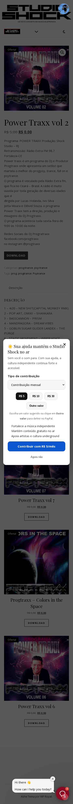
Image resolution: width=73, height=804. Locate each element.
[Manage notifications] (64, 796)
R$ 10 (35, 396)
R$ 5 (21, 396)
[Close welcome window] (52, 778)
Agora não (37, 456)
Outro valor (36, 405)
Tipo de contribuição (24, 376)
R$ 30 (50, 396)
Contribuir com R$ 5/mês (36, 446)
